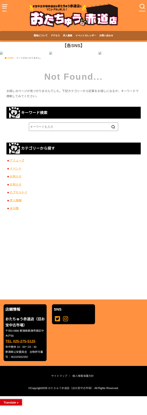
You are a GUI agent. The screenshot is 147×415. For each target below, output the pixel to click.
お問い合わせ (106, 35)
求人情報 (16, 200)
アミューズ (17, 160)
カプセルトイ (18, 192)
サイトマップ (59, 376)
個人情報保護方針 (83, 376)
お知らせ (16, 176)
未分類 (14, 208)
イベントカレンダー (85, 35)
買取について (41, 35)
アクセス (55, 35)
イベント (16, 168)
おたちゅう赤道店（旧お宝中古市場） (71, 388)
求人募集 (67, 35)
